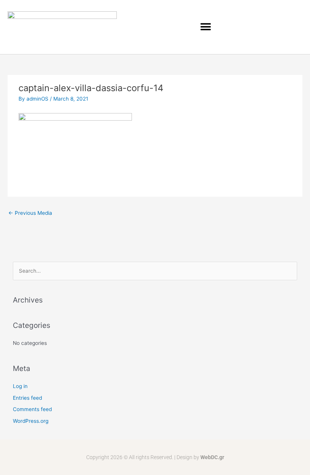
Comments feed (32, 409)
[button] (205, 27)
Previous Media (30, 213)
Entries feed (27, 398)
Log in (20, 386)
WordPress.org (30, 421)
